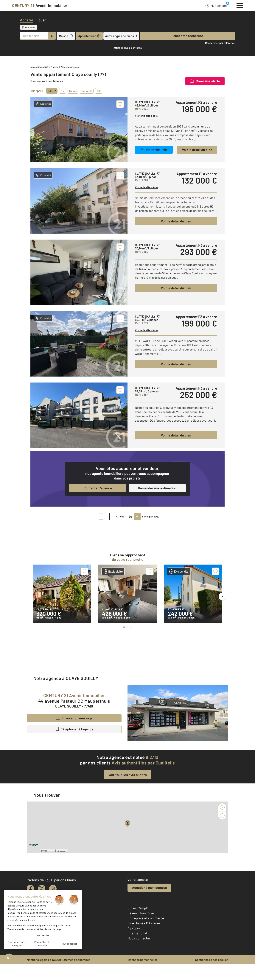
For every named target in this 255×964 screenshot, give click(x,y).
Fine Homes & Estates (144, 923)
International (137, 933)
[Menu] (240, 5)
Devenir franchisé (141, 913)
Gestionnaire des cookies (211, 959)
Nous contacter (139, 938)
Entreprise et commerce (146, 918)
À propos (134, 928)
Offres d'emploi (139, 908)
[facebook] (30, 888)
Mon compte (219, 5)
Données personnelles (143, 959)
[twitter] (41, 888)
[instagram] (53, 888)
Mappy (63, 851)
